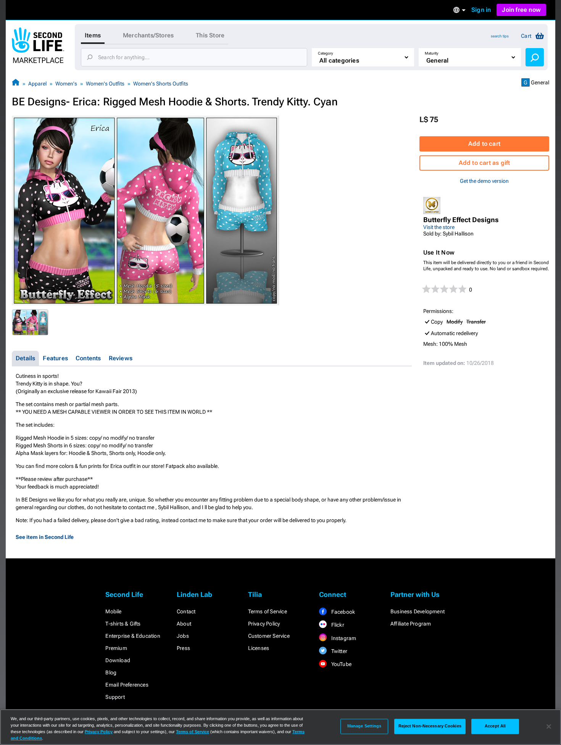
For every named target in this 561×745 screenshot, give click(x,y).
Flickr (337, 625)
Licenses (258, 648)
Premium (116, 648)
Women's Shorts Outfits (160, 84)
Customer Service (269, 636)
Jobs (183, 636)
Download (117, 660)
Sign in (481, 9)
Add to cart (484, 143)
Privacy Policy (264, 624)
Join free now (521, 9)
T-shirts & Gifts (122, 624)
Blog (110, 672)
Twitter (338, 651)
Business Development (417, 611)
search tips (500, 36)
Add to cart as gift (484, 162)
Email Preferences (126, 685)
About (184, 624)
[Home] (15, 83)
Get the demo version (484, 181)
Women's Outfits (105, 84)
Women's (66, 84)
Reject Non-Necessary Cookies (429, 726)
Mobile (113, 611)
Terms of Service (267, 611)
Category (325, 53)
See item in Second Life (45, 537)
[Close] (548, 726)
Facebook (342, 612)
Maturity (431, 53)
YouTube (340, 664)
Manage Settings (364, 726)
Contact (186, 611)
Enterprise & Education (132, 636)
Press (183, 648)
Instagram (343, 638)
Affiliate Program (410, 624)
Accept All (495, 726)
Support (114, 697)
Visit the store (439, 227)
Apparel (37, 84)
